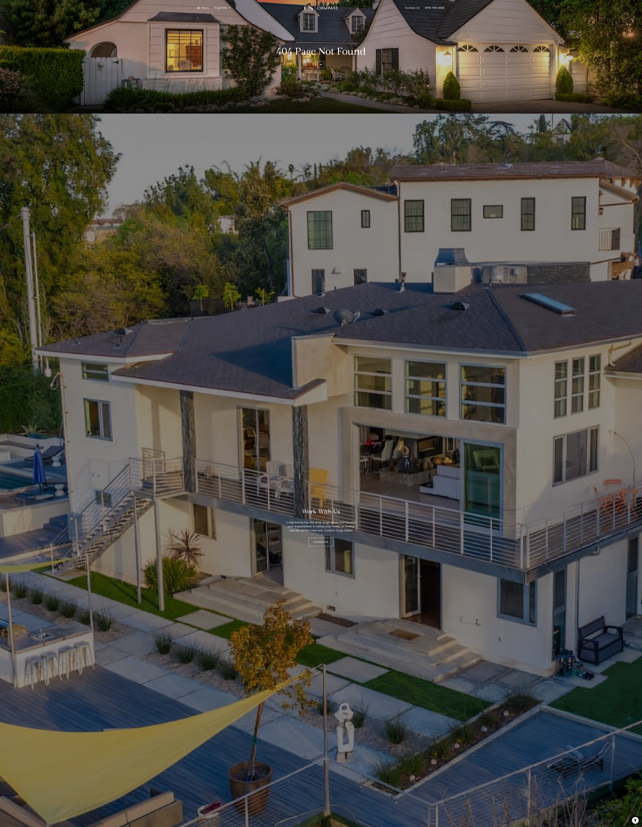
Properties (221, 8)
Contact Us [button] (321, 541)
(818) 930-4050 (435, 7)
